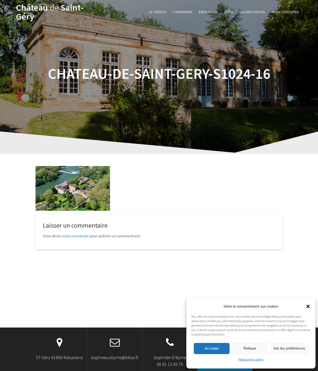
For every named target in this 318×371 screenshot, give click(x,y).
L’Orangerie (183, 12)
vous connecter (76, 235)
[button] (308, 306)
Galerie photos (252, 12)
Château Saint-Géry (50, 12)
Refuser (249, 348)
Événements (208, 12)
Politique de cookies (250, 359)
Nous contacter (285, 12)
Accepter (211, 348)
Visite (228, 12)
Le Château (158, 12)
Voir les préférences (289, 348)
